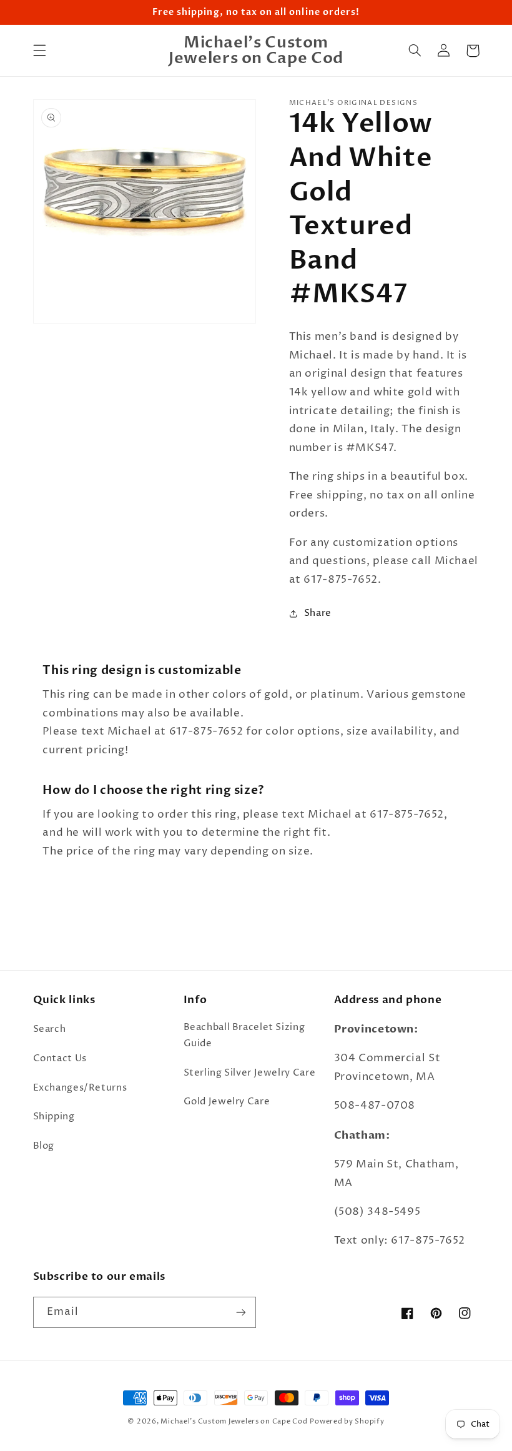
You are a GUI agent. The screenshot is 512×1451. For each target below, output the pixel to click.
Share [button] (318, 613)
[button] (39, 50)
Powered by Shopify (347, 1421)
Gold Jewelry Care (227, 1102)
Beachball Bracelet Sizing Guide (244, 1035)
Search (49, 1029)
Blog (44, 1146)
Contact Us (60, 1058)
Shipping (54, 1117)
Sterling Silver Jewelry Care (250, 1073)
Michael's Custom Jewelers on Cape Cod (233, 1421)
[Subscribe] (241, 1312)
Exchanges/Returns (80, 1088)
